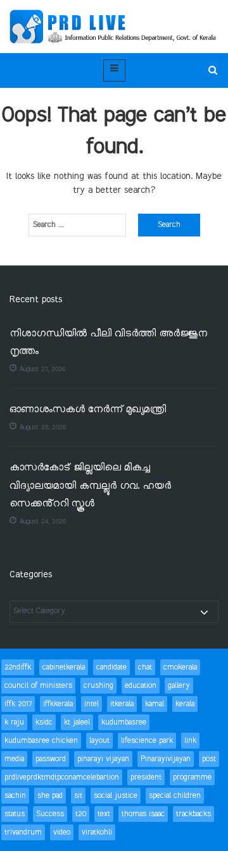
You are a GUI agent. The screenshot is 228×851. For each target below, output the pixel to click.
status (14, 814)
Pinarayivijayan (166, 759)
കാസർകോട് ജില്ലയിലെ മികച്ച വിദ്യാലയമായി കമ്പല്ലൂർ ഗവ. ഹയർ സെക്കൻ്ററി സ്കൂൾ (90, 486)
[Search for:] (77, 225)
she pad (50, 795)
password (50, 759)
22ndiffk (17, 667)
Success (50, 814)
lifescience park (147, 740)
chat (145, 667)
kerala (184, 704)
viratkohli (97, 832)
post (209, 759)
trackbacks (193, 814)
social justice (115, 795)
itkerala (122, 704)
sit (78, 795)
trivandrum (23, 832)
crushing (98, 685)
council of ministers (38, 685)
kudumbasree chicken (41, 740)
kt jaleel (77, 722)
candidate (111, 667)
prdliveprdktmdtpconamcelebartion (61, 777)
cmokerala (180, 667)
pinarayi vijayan (103, 759)
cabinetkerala (63, 667)
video (61, 832)
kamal (154, 704)
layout (99, 740)
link (190, 740)
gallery (179, 685)
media (14, 759)
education (140, 685)
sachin (15, 795)
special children (175, 795)
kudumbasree (123, 722)
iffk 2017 (18, 704)
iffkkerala (58, 704)
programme (192, 777)
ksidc (44, 722)
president (146, 777)
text (104, 814)
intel (91, 704)
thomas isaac (143, 814)
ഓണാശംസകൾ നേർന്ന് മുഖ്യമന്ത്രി (88, 410)
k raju (14, 722)
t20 (80, 814)
